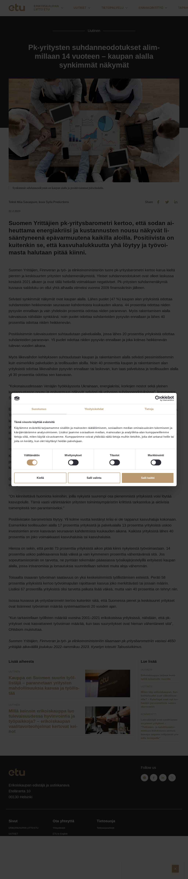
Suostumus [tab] (39, 408)
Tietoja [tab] (149, 408)
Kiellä (40, 477)
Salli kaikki (148, 477)
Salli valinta (94, 477)
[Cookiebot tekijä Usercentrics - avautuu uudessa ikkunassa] (158, 398)
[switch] (73, 462)
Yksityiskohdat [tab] (94, 408)
